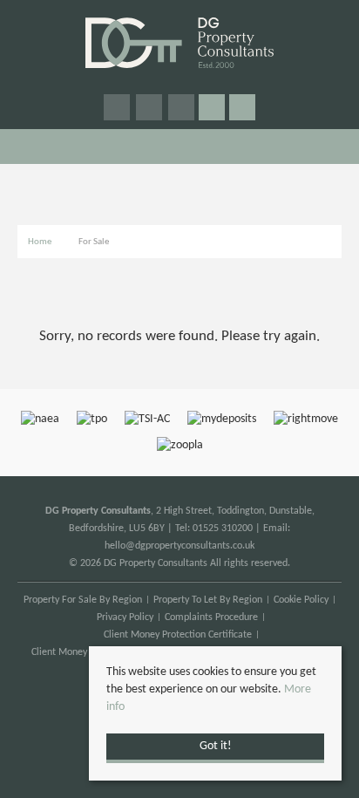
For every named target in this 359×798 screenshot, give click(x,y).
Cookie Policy (301, 600)
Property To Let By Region (207, 600)
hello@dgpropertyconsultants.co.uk (179, 546)
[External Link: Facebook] (118, 109)
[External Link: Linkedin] (182, 109)
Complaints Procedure (211, 617)
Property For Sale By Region (83, 600)
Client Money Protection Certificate (178, 635)
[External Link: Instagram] (150, 109)
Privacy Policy (125, 617)
